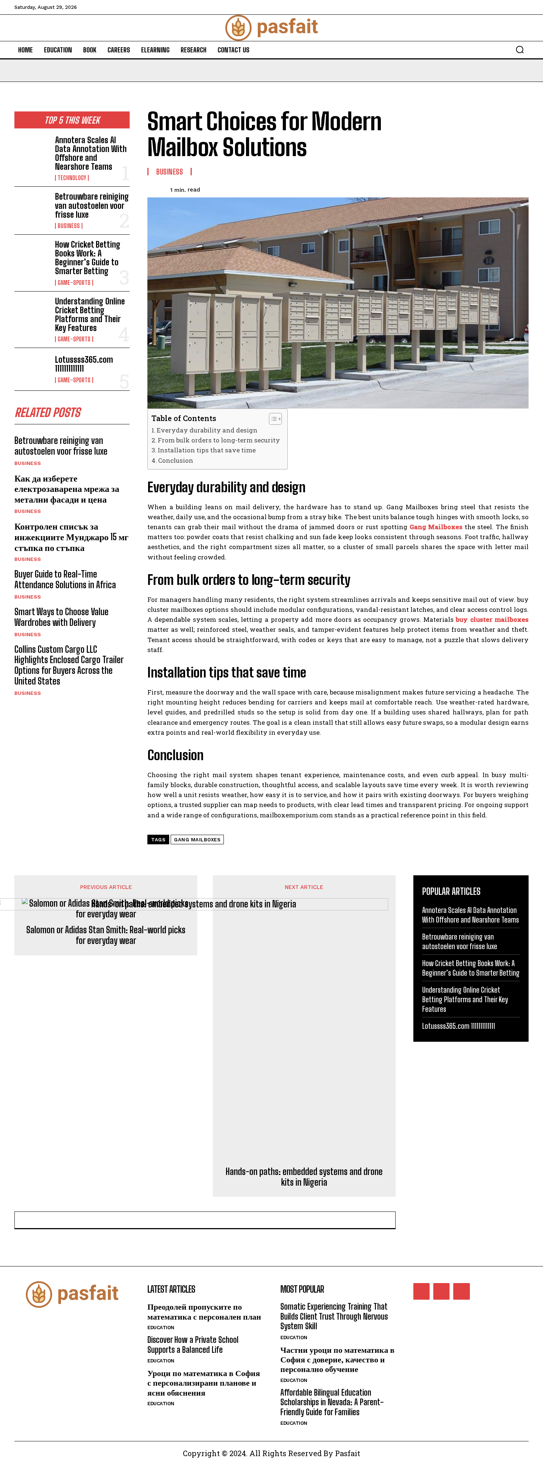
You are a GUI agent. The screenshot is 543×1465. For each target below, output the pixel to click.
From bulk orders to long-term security (219, 440)
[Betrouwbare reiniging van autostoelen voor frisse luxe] (31, 207)
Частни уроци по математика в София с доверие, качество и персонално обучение (337, 1359)
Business (69, 226)
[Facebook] (421, 1291)
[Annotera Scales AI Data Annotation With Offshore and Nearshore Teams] (31, 151)
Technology (72, 178)
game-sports (74, 283)
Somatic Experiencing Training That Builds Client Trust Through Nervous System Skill (334, 1316)
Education (160, 1327)
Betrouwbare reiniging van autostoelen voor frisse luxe (92, 205)
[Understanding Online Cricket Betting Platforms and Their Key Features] (31, 312)
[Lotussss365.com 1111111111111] (31, 369)
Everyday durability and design (207, 430)
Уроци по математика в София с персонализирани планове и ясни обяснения (203, 1382)
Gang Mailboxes (197, 839)
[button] (520, 49)
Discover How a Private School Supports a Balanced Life (193, 1344)
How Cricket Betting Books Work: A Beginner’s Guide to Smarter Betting (87, 257)
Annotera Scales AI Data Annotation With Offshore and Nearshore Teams (91, 153)
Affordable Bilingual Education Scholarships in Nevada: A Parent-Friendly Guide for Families (332, 1402)
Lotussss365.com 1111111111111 (84, 364)
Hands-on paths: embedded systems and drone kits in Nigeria (304, 1176)
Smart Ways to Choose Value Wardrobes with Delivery (61, 617)
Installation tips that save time (207, 450)
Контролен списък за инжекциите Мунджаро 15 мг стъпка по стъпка (71, 537)
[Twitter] (461, 1291)
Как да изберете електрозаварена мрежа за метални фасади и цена (66, 489)
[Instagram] (441, 1291)
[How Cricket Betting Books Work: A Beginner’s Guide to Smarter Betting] (31, 255)
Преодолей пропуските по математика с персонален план (204, 1311)
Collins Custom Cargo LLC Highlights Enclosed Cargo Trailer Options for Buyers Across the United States (69, 665)
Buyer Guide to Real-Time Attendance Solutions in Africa (65, 579)
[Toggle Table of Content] (271, 419)
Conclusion (175, 460)
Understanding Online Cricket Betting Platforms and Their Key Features (90, 314)
